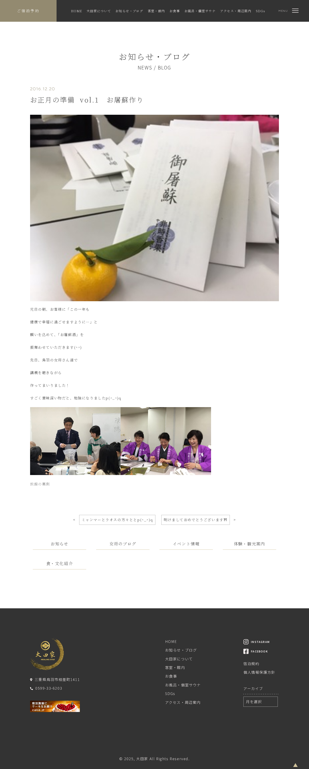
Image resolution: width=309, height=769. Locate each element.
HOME (76, 11)
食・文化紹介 (59, 563)
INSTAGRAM (260, 642)
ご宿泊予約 (28, 10)
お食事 (174, 11)
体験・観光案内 (249, 544)
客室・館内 (156, 11)
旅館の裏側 (40, 484)
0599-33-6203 (48, 688)
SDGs (260, 11)
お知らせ (59, 544)
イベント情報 (186, 544)
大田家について (99, 11)
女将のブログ (122, 544)
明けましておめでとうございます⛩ (196, 519)
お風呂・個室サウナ (200, 11)
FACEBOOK (259, 651)
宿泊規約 (251, 663)
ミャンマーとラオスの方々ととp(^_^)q (117, 519)
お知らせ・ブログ (129, 11)
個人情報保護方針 (259, 672)
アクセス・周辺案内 (236, 11)
